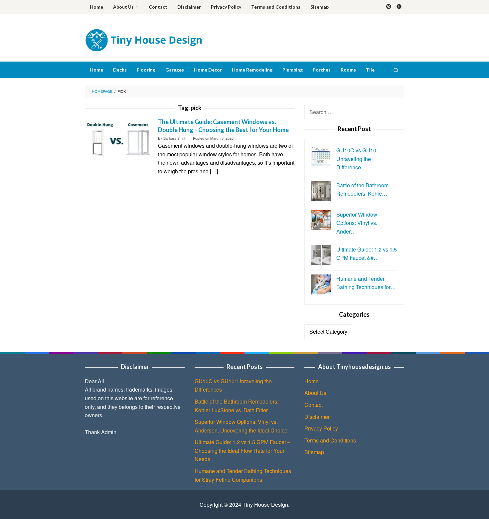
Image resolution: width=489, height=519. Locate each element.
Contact (313, 405)
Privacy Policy (321, 428)
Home (311, 381)
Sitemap (314, 452)
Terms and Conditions (330, 440)
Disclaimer (317, 417)
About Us (315, 393)
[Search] (396, 70)
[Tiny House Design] (143, 39)
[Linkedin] (399, 7)
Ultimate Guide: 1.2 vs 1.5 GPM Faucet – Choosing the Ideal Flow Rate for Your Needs (242, 450)
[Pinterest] (389, 7)
